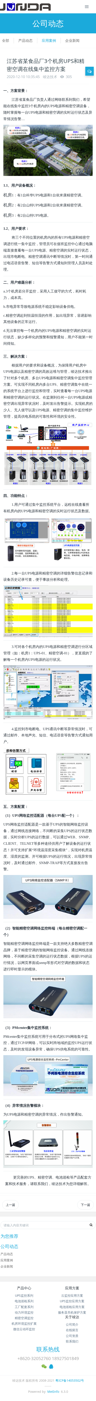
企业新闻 (72, 40)
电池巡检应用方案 (72, 1307)
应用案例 (49, 40)
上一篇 (10, 1205)
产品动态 (25, 40)
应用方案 (72, 1288)
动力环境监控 (24, 1312)
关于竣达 (72, 1316)
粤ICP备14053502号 (69, 1380)
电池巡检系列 (24, 1301)
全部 (5, 40)
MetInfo (53, 1391)
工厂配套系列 (24, 1307)
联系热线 (48, 1349)
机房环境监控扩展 (24, 1323)
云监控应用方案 (72, 1295)
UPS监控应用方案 (72, 1301)
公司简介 (72, 1324)
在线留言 (72, 1330)
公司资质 (72, 1336)
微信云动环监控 (24, 1329)
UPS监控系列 (24, 1295)
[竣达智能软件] (25, 6)
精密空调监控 (24, 1318)
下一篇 (85, 1205)
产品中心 (24, 1288)
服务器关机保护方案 (72, 1312)
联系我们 (72, 1341)
